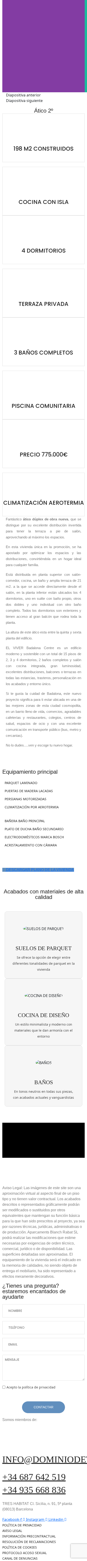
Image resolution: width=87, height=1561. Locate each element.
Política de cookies (19, 1547)
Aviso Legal (12, 1530)
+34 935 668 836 (34, 1490)
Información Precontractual (29, 1536)
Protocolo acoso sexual (24, 1553)
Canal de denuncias (20, 1558)
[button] (43, 95)
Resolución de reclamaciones (29, 1542)
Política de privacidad (22, 1525)
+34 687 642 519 (34, 1477)
